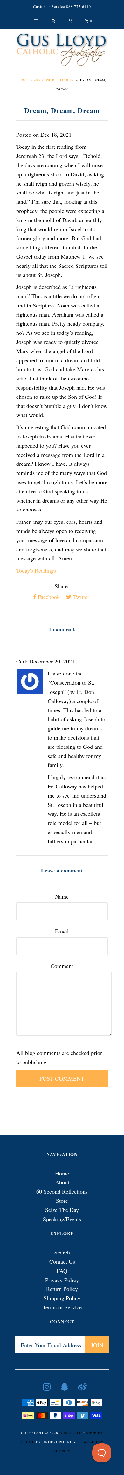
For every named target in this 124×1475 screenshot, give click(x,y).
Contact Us (62, 1261)
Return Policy (62, 1289)
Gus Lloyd (70, 1432)
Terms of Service (62, 1307)
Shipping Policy (62, 1298)
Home (23, 80)
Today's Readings (36, 570)
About (62, 1182)
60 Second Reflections (53, 80)
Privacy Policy (62, 1280)
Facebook (48, 597)
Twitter (80, 597)
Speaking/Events (62, 1219)
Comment (62, 966)
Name (62, 896)
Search (62, 1252)
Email (62, 931)
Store (62, 1200)
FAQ (62, 1270)
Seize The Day (62, 1210)
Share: (62, 586)
